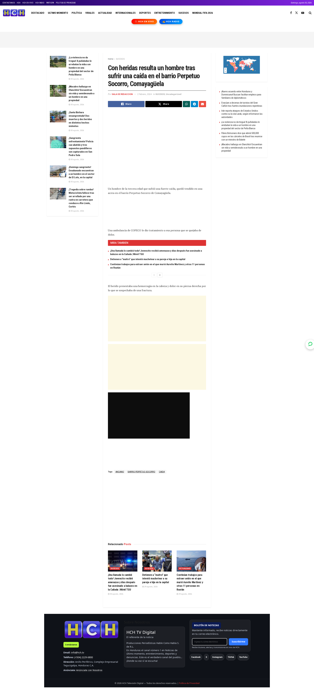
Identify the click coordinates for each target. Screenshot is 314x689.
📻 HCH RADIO (171, 21)
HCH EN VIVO (27, 3)
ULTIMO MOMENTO (58, 12)
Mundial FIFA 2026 (202, 12)
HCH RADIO (39, 3)
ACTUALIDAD (105, 12)
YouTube (243, 657)
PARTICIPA (50, 3)
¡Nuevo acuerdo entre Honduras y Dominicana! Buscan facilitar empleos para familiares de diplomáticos (241, 94)
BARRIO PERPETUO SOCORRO (141, 472)
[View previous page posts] (154, 275)
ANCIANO (119, 472)
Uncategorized (173, 94)
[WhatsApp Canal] (310, 344)
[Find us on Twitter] (296, 13)
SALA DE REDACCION (122, 94)
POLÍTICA (77, 12)
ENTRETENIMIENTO (164, 12)
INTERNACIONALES (125, 12)
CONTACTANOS (8, 3)
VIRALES (90, 12)
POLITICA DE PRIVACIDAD (66, 3)
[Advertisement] (157, 39)
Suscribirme (238, 641)
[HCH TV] (91, 629)
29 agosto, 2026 (150, 587)
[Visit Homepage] (14, 13)
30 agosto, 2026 (116, 594)
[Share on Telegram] (194, 104)
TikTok (231, 657)
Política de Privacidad (189, 683)
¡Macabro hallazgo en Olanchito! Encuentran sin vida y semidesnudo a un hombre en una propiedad (81, 93)
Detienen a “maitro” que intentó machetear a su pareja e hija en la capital (147, 259)
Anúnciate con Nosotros (89, 670)
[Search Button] (310, 13)
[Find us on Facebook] (291, 13)
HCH (18, 3)
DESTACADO (37, 12)
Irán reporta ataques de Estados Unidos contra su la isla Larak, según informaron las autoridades (241, 113)
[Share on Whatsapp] (186, 104)
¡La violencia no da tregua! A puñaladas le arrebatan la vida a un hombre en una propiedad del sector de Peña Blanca (240, 125)
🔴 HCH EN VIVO (144, 21)
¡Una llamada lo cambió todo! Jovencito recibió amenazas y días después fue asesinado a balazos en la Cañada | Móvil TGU (122, 582)
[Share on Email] (202, 104)
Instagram (217, 657)
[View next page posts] (159, 275)
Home (110, 59)
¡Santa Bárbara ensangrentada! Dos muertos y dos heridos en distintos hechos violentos (80, 119)
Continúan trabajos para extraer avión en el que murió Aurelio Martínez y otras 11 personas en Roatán (190, 582)
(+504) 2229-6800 (83, 657)
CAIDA (162, 472)
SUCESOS (183, 12)
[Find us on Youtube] (302, 13)
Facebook (196, 657)
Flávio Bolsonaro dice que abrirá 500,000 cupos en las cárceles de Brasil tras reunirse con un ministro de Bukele (241, 136)
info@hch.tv (77, 652)
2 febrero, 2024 (144, 94)
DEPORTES (145, 12)
